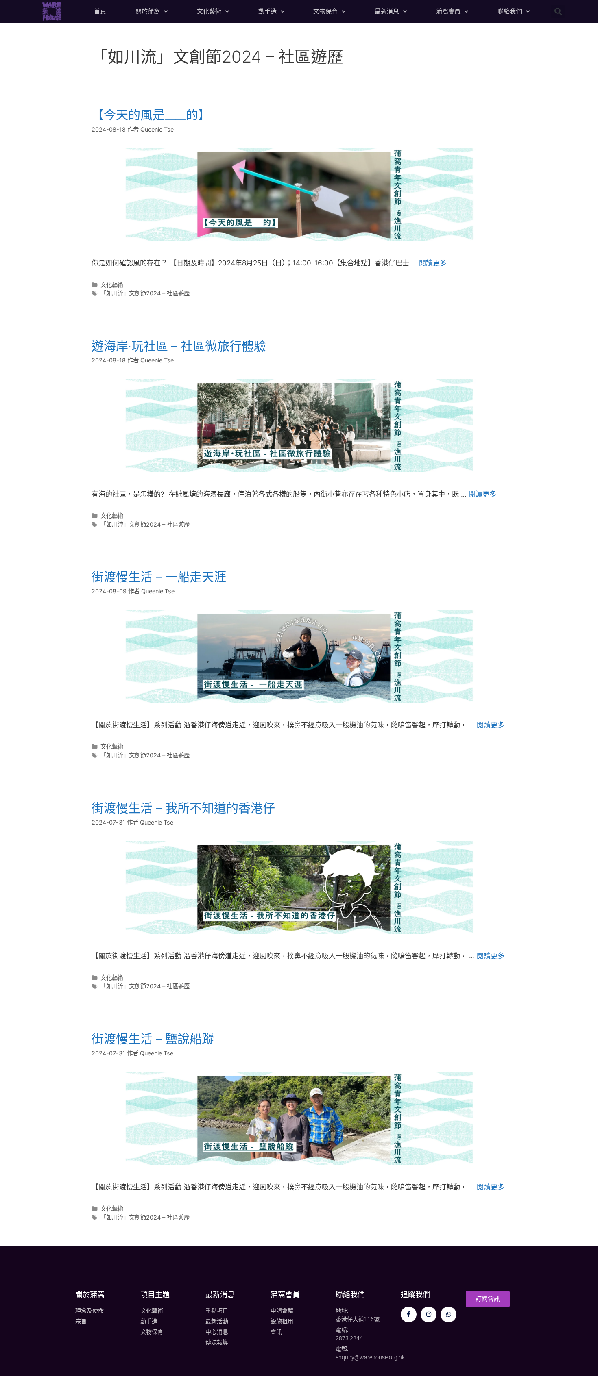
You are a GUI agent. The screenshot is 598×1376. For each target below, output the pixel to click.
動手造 (267, 11)
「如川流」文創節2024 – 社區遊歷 (145, 293)
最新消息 (387, 11)
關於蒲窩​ (90, 1294)
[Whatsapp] (448, 1314)
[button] (558, 11)
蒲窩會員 (448, 11)
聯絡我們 (510, 11)
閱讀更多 (433, 263)
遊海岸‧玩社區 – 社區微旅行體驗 (179, 346)
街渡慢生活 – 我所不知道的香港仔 (183, 808)
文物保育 (325, 11)
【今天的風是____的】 (151, 114)
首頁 (100, 11)
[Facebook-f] (409, 1314)
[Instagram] (428, 1314)
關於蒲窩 (147, 11)
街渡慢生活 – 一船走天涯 (159, 576)
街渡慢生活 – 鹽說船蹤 (153, 1038)
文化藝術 (209, 11)
